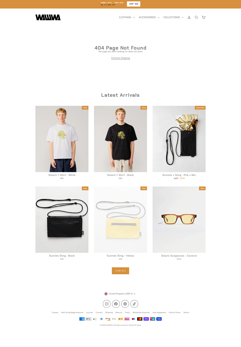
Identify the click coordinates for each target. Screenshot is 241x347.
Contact (99, 312)
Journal (89, 312)
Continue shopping (120, 57)
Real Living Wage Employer (72, 312)
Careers (55, 312)
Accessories (147, 17)
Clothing (125, 17)
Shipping (109, 312)
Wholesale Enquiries (141, 312)
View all (120, 270)
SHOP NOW (133, 4)
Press (127, 312)
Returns (118, 312)
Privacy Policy (175, 312)
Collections (172, 17)
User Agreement (159, 312)
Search (186, 312)
